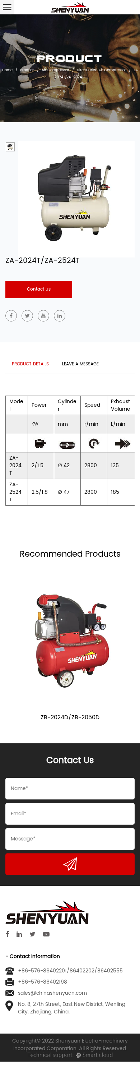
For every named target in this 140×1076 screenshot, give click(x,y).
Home (7, 70)
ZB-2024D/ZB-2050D (70, 717)
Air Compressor (55, 70)
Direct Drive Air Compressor (101, 70)
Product (27, 70)
